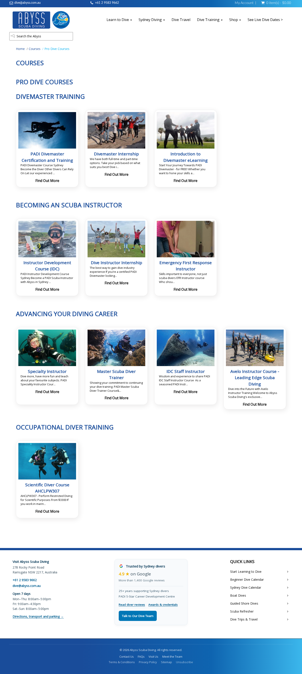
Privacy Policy (148, 662)
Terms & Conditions (122, 662)
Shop (234, 19)
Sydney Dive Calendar (245, 587)
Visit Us (153, 657)
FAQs (141, 657)
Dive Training (208, 19)
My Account (244, 2)
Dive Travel (181, 19)
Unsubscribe (184, 662)
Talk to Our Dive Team (137, 616)
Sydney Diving (151, 19)
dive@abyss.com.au (27, 2)
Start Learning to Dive (246, 571)
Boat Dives (238, 595)
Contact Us (126, 657)
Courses (34, 49)
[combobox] (41, 36)
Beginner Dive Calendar (247, 579)
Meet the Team (172, 657)
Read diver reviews (132, 605)
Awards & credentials (163, 605)
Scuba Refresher (242, 611)
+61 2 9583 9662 (107, 2)
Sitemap (166, 662)
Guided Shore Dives (244, 603)
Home (20, 49)
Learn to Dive (118, 19)
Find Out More (47, 180)
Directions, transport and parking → (38, 616)
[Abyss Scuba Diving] (41, 19)
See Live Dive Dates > (265, 19)
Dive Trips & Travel (244, 619)
